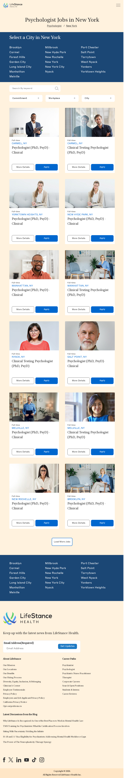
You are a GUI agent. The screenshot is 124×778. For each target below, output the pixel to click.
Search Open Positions (73, 686)
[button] (9, 665)
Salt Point (88, 52)
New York (71, 25)
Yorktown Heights (93, 71)
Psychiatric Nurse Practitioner (76, 673)
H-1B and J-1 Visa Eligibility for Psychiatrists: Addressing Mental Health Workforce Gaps (44, 737)
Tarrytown (88, 57)
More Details (23, 167)
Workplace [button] (62, 98)
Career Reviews (69, 694)
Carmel (14, 52)
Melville (14, 76)
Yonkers (86, 67)
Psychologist (54, 25)
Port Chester (90, 47)
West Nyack (89, 62)
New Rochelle (54, 57)
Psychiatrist (67, 665)
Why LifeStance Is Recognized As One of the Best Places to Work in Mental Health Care (43, 721)
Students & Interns (70, 690)
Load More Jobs (62, 542)
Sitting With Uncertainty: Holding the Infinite (23, 731)
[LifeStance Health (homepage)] (12, 5)
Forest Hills (17, 57)
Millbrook (51, 47)
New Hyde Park (55, 52)
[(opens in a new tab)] (4, 759)
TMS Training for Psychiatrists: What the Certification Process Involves (36, 726)
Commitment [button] (25, 98)
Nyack (49, 71)
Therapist (66, 678)
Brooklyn (15, 47)
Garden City (17, 62)
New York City (54, 67)
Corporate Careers (71, 682)
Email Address (19, 643)
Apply (46, 167)
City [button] (98, 98)
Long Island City (20, 67)
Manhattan (17, 71)
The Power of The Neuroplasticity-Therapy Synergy (27, 742)
